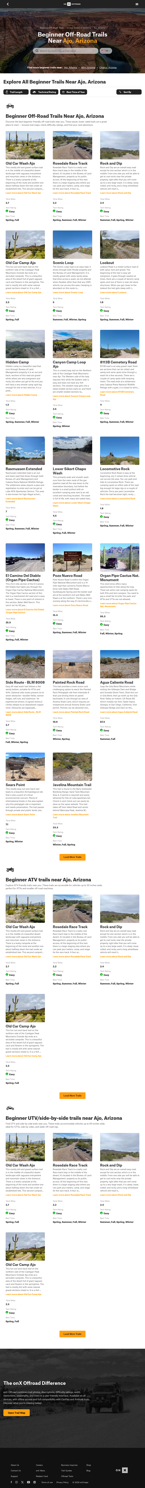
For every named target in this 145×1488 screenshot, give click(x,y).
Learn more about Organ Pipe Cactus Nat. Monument (120, 592)
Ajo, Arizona (70, 67)
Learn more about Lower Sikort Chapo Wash (72, 486)
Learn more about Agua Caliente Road (120, 697)
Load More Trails (72, 857)
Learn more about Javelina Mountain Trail (72, 799)
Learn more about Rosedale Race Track (72, 177)
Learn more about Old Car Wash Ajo (25, 177)
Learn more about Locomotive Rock (120, 486)
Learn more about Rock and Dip (120, 177)
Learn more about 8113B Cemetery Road (120, 379)
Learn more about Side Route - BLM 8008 (25, 697)
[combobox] (68, 50)
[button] (16, 92)
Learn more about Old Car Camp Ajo (25, 276)
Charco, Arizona (108, 67)
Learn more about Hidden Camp (25, 379)
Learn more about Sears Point (25, 799)
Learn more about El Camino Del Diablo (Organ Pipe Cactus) (25, 592)
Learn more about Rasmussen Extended (25, 486)
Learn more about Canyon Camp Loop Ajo (72, 379)
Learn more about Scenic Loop (72, 276)
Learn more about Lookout (120, 276)
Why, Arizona (88, 67)
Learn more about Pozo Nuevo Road (72, 592)
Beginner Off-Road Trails (52, 27)
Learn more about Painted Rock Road (72, 697)
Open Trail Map (16, 1412)
